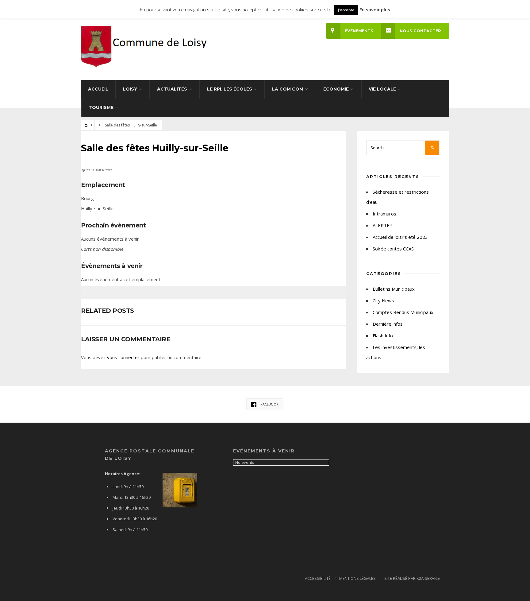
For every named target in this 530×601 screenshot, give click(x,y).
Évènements (359, 31)
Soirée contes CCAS (393, 249)
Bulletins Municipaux (394, 289)
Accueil (98, 89)
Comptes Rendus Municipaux (403, 312)
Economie (336, 89)
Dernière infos (388, 324)
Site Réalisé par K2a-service (412, 578)
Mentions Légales (357, 578)
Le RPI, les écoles (229, 89)
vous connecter (123, 357)
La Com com (287, 89)
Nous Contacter (420, 31)
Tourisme (101, 107)
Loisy (130, 89)
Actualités (172, 89)
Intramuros (384, 214)
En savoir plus (374, 9)
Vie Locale (382, 89)
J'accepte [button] (346, 10)
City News (383, 300)
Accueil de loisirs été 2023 (400, 237)
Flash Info (383, 335)
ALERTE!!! (382, 225)
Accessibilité (318, 578)
